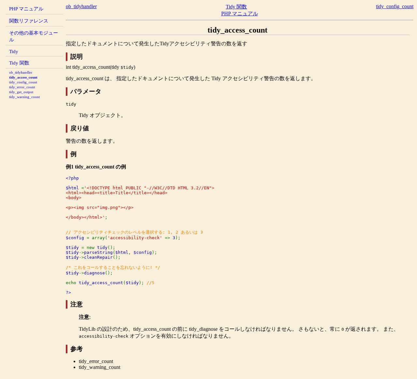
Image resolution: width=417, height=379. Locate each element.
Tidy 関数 (19, 63)
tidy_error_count (22, 87)
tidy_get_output (21, 92)
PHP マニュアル (26, 8)
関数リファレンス (28, 20)
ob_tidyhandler (20, 72)
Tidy (13, 51)
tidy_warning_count (24, 97)
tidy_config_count (23, 82)
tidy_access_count (23, 77)
